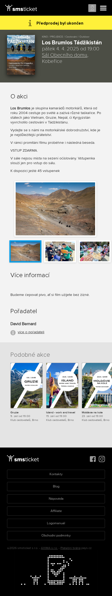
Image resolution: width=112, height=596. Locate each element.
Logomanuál (56, 523)
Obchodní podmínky (56, 535)
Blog (56, 486)
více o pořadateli (31, 332)
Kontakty (56, 474)
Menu (103, 8)
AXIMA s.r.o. (49, 548)
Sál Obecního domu (64, 55)
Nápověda (56, 499)
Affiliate (56, 511)
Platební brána (70, 548)
